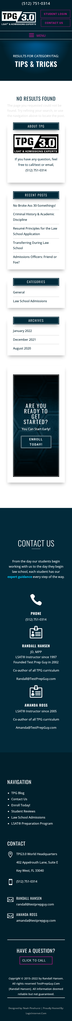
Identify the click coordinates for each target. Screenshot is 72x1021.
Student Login (55, 13)
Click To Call (34, 960)
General (19, 292)
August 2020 (22, 348)
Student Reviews (23, 811)
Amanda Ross (36, 705)
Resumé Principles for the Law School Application (35, 231)
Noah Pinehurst (32, 1008)
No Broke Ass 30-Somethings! (34, 205)
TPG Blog (17, 793)
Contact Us (54, 22)
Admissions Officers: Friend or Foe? (35, 259)
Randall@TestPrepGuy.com (36, 679)
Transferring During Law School (31, 245)
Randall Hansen (36, 645)
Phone (36, 613)
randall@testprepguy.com (35, 904)
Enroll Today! (36, 442)
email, (49, 165)
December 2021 (24, 339)
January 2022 (22, 331)
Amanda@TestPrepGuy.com (36, 727)
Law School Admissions (30, 301)
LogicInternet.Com (36, 1013)
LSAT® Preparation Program (32, 823)
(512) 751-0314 (36, 170)
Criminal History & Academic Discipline (33, 217)
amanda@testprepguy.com (36, 920)
